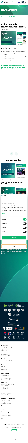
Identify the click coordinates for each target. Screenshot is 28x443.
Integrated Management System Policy (14, 435)
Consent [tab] (5, 199)
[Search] (13, 2)
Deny (14, 246)
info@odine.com (8, 424)
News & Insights (9, 16)
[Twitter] (14, 430)
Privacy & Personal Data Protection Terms (14, 433)
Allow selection (14, 242)
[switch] (25, 224)
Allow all (14, 237)
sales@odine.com (19, 424)
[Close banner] (26, 195)
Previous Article (11, 154)
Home (2, 16)
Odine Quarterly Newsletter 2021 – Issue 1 (11, 18)
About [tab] (23, 199)
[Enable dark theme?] (24, 2)
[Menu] (16, 2)
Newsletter (16, 16)
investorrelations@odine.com (14, 427)
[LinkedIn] (12, 430)
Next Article (16, 154)
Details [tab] (14, 199)
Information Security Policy (14, 437)
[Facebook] (16, 430)
